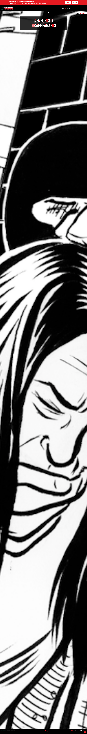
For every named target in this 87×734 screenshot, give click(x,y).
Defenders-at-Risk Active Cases (78, 731)
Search (46, 13)
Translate (83, 13)
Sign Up (68, 8)
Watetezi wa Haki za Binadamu (8, 13)
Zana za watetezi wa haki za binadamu (23, 13)
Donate (63, 8)
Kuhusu (34, 13)
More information (42, 3)
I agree (68, 2)
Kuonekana (41, 13)
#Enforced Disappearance (46, 731)
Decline (75, 2)
